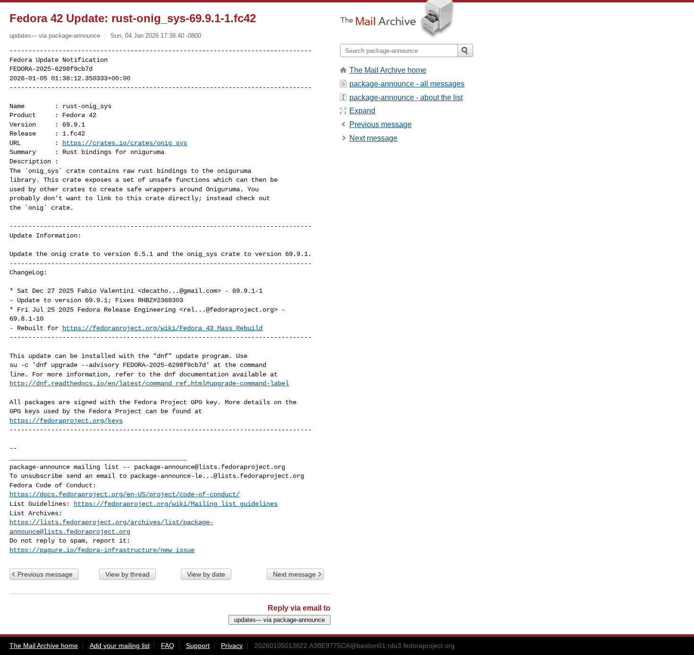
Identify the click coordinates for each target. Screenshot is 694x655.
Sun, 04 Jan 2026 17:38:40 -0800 (155, 35)
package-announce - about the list (406, 98)
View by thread (127, 574)
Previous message (45, 574)
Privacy (232, 645)
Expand (362, 111)
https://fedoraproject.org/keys (66, 421)
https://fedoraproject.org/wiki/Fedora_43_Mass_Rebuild (162, 328)
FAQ (167, 645)
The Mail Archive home (387, 70)
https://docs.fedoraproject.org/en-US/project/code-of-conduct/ (124, 494)
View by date (206, 574)
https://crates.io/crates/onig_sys (124, 143)
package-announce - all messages (407, 84)
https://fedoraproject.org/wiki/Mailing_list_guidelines (176, 504)
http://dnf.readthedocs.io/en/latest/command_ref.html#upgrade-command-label (149, 383)
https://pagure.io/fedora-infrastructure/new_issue (102, 550)
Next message (294, 574)
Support (198, 645)
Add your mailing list (120, 645)
